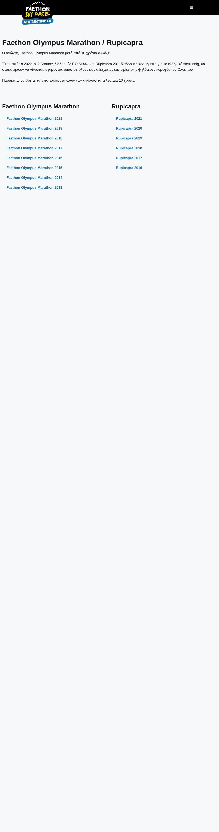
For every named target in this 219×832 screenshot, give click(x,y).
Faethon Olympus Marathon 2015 (34, 168)
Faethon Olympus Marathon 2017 (34, 148)
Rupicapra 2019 (129, 138)
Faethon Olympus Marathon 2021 (34, 119)
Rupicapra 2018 (129, 148)
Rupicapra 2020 (129, 128)
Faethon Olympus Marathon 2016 (34, 158)
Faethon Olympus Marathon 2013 (34, 188)
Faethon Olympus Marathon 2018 (34, 138)
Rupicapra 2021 (129, 119)
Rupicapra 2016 (129, 168)
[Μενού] (192, 7)
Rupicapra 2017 (129, 158)
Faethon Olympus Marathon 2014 (34, 178)
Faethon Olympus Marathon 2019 (34, 128)
